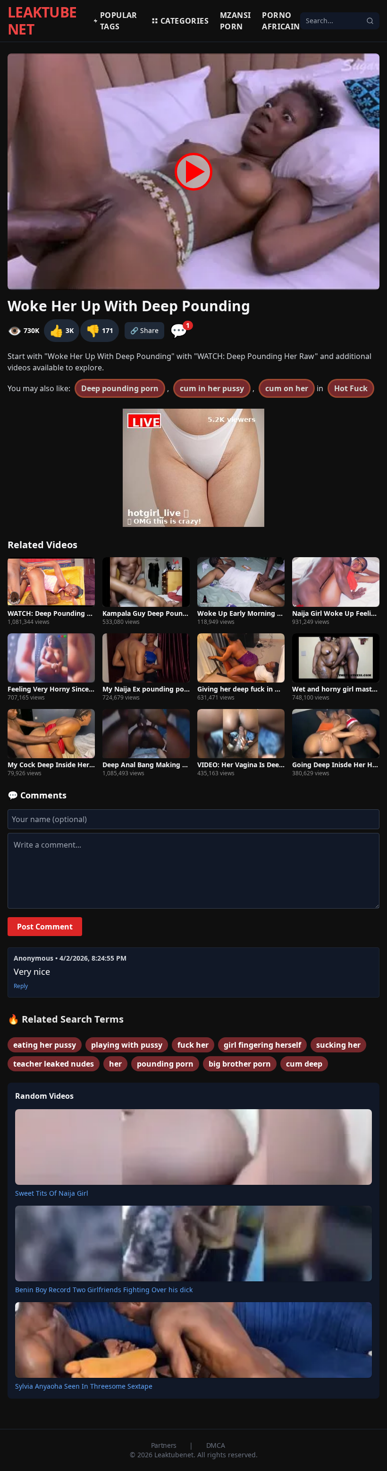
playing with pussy (126, 1045)
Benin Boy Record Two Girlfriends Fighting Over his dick (104, 1289)
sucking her (338, 1045)
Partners (164, 1445)
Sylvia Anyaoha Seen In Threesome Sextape (83, 1386)
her (115, 1064)
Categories (184, 21)
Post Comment (45, 926)
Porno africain (281, 21)
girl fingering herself (262, 1045)
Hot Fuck (351, 388)
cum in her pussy (212, 388)
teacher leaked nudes (53, 1064)
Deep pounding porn (120, 388)
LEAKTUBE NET (42, 21)
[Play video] (193, 171)
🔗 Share (144, 330)
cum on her (286, 388)
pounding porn (165, 1064)
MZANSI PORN (235, 21)
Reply (21, 986)
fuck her (193, 1045)
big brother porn (240, 1064)
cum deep (304, 1064)
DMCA (215, 1445)
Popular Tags (118, 21)
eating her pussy (44, 1045)
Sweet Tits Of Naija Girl (51, 1193)
